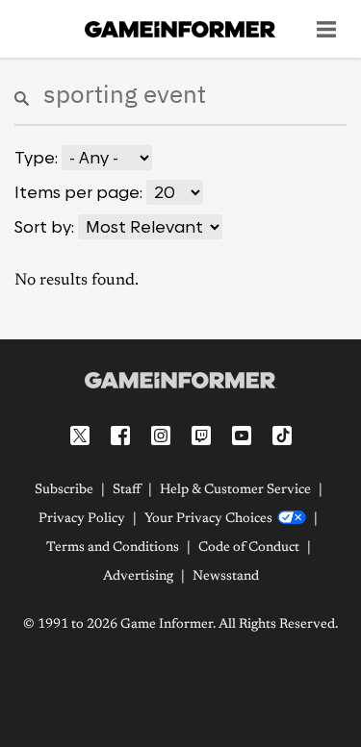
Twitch (201, 435)
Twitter (79, 435)
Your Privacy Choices (208, 519)
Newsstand (226, 577)
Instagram (160, 435)
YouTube (241, 435)
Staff (127, 490)
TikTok (282, 435)
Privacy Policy (82, 519)
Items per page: (78, 192)
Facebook (120, 435)
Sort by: (44, 226)
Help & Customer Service (235, 490)
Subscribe (64, 490)
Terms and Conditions (112, 548)
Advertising (138, 577)
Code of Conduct (248, 548)
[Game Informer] (180, 379)
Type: (36, 157)
